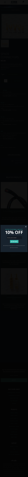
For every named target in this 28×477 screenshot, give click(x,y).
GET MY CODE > (14, 241)
